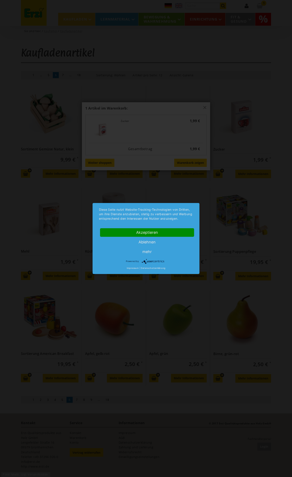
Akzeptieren (147, 232)
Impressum (133, 268)
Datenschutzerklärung (153, 268)
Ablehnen (147, 242)
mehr (147, 251)
